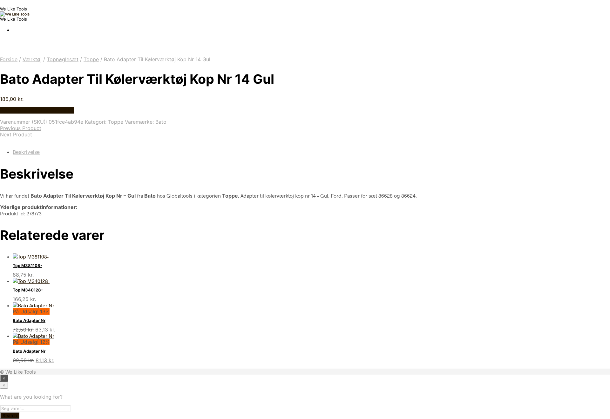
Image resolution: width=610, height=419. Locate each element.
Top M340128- (28, 289)
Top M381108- (27, 265)
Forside (8, 59)
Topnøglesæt (62, 59)
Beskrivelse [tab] (26, 152)
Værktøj (32, 59)
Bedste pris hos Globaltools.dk (37, 110)
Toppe (91, 59)
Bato (160, 122)
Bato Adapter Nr (29, 320)
